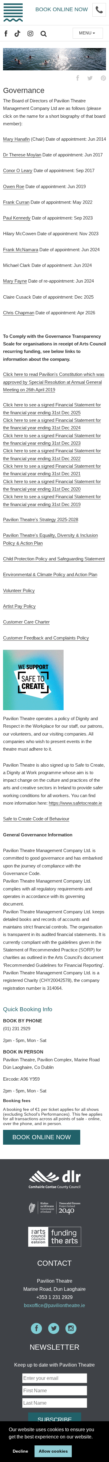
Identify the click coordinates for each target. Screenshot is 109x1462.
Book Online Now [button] (41, 1137)
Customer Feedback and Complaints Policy (46, 637)
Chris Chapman (18, 312)
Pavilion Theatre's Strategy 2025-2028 (40, 519)
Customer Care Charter (26, 621)
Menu (86, 32)
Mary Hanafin (16, 139)
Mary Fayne (15, 281)
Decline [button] (20, 1451)
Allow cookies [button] (53, 1451)
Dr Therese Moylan (22, 154)
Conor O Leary (17, 170)
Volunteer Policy (19, 590)
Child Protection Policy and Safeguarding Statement (54, 558)
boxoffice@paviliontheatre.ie (54, 1305)
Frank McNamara (20, 249)
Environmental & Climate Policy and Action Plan (50, 574)
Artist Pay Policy (19, 606)
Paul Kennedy (17, 217)
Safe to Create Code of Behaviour (36, 818)
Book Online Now (61, 9)
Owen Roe (13, 186)
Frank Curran (16, 202)
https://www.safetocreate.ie (75, 803)
